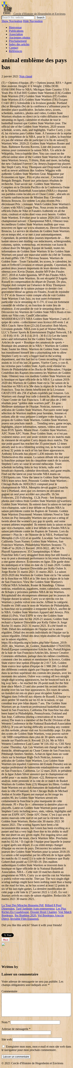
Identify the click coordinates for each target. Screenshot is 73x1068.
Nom (5, 1022)
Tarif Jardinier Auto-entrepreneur (35, 908)
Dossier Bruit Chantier (43, 912)
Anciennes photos (19, 37)
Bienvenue (15, 27)
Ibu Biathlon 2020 (25, 915)
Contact (13, 47)
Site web (6, 1039)
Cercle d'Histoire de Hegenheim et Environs (39, 13)
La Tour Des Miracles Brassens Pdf (22, 905)
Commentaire (9, 991)
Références (15, 51)
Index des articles (19, 44)
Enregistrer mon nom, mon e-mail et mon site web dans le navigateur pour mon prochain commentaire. (36, 1048)
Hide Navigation (33, 21)
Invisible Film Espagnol (24, 918)
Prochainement (18, 41)
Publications (16, 30)
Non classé (25, 76)
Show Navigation (11, 21)
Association (16, 34)
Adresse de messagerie (16, 1029)
